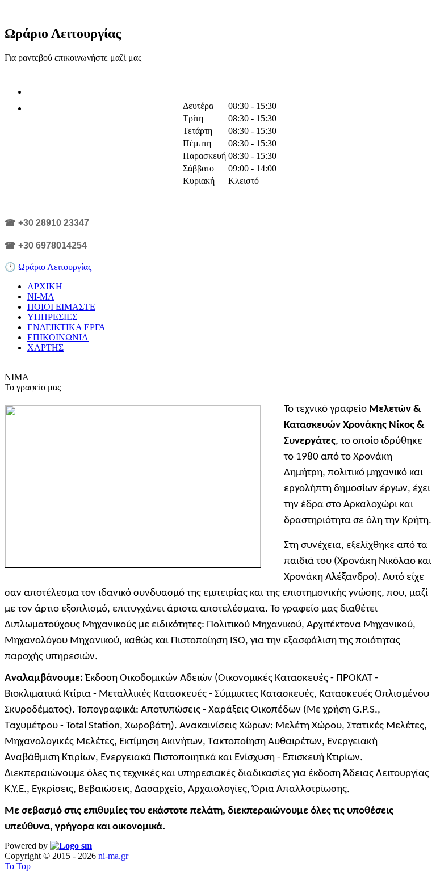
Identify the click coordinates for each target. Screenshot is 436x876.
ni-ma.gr (113, 856)
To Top (18, 866)
